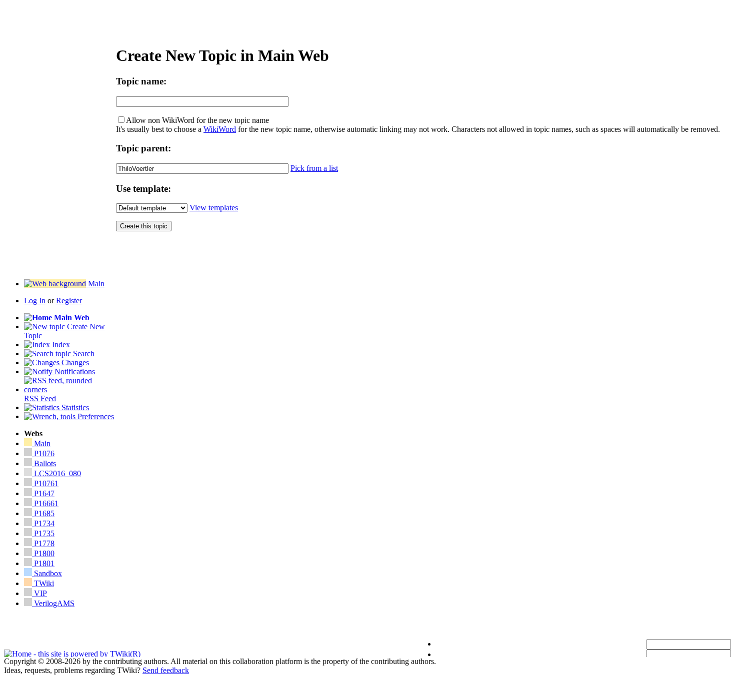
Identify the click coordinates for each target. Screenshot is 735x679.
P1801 (43, 563)
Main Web (71, 317)
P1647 (43, 493)
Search (82, 353)
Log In (35, 300)
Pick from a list (314, 168)
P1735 (43, 533)
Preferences (95, 416)
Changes (74, 362)
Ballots (45, 463)
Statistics (74, 407)
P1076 (43, 453)
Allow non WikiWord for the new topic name (197, 120)
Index (60, 344)
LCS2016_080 (57, 473)
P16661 (45, 503)
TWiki (43, 583)
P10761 (45, 483)
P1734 (43, 523)
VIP (39, 593)
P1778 (43, 543)
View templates (214, 207)
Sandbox (47, 573)
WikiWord (220, 129)
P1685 (43, 513)
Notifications (73, 371)
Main (95, 283)
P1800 (43, 553)
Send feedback (165, 670)
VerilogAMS (53, 603)
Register (69, 300)
